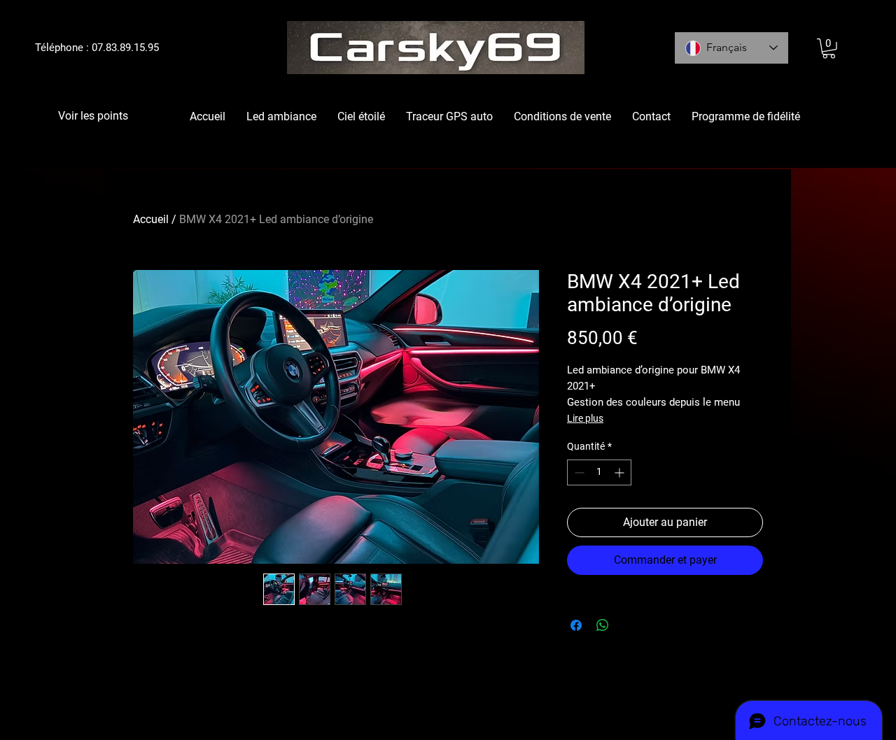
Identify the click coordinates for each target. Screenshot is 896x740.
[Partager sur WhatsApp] (602, 625)
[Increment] (620, 472)
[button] (829, 48)
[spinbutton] (599, 472)
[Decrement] (578, 472)
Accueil (151, 219)
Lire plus (585, 418)
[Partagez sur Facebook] (576, 625)
